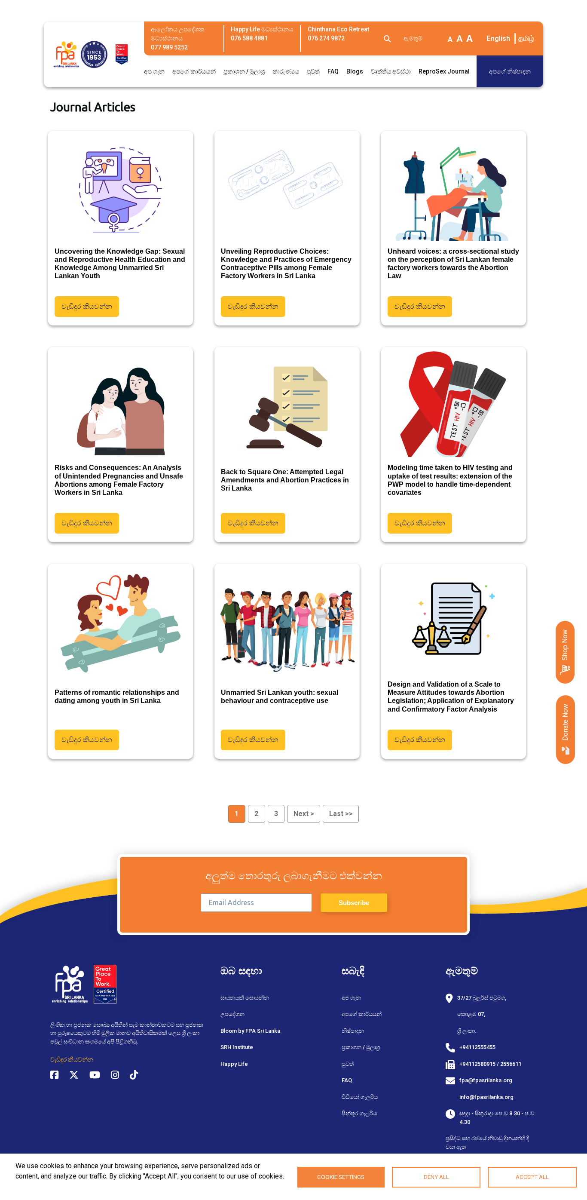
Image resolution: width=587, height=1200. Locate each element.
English (498, 38)
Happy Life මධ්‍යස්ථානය (262, 29)
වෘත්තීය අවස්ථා (391, 71)
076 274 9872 (326, 38)
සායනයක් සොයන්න (244, 997)
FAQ (333, 71)
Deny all (436, 1176)
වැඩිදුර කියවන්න (86, 306)
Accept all (532, 1176)
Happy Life (234, 1064)
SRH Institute (236, 1047)
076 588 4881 (249, 38)
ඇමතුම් (413, 38)
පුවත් (313, 71)
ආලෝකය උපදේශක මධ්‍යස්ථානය (178, 34)
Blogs (354, 71)
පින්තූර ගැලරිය (359, 1113)
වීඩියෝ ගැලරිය (360, 1097)
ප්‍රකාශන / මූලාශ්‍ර (244, 71)
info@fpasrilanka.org (486, 1097)
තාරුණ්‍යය (286, 71)
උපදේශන (232, 1014)
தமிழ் (526, 38)
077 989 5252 (169, 47)
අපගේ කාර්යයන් (194, 71)
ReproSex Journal (444, 71)
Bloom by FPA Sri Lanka (250, 1031)
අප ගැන (154, 71)
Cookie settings (340, 1176)
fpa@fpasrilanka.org (485, 1080)
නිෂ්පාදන (353, 1031)
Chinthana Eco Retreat (338, 29)
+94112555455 (477, 1047)
